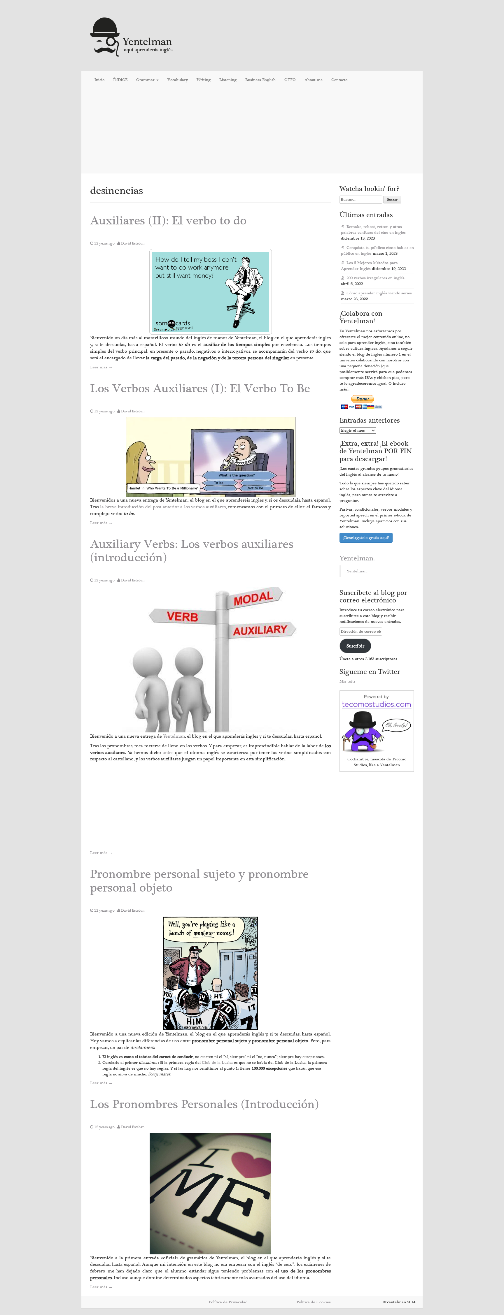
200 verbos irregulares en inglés (375, 278)
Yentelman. (357, 558)
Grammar (146, 79)
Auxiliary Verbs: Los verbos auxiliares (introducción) (191, 551)
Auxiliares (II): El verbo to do (168, 220)
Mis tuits (348, 681)
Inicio (99, 79)
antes (169, 752)
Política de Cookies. (314, 1302)
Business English (260, 79)
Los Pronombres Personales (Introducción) (204, 1104)
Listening (228, 79)
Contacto (339, 79)
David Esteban (133, 243)
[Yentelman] (131, 36)
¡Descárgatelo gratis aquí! (366, 537)
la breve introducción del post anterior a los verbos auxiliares (162, 507)
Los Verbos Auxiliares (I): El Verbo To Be (200, 388)
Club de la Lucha (218, 1062)
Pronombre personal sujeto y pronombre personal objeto (199, 881)
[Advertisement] (252, 131)
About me (313, 79)
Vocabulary (177, 79)
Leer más (101, 367)
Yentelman (174, 736)
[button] (210, 292)
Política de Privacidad (228, 1302)
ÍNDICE (120, 79)
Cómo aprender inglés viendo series (379, 293)
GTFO (290, 79)
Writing (204, 79)
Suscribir (355, 646)
